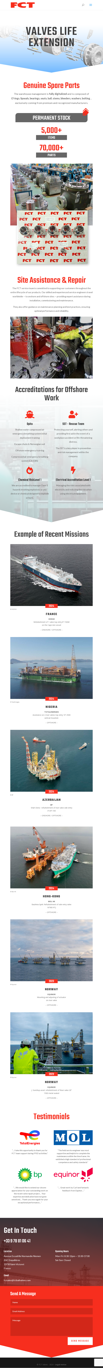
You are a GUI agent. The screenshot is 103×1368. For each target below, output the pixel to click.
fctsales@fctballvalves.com (17, 1280)
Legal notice (60, 1364)
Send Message (80, 1341)
